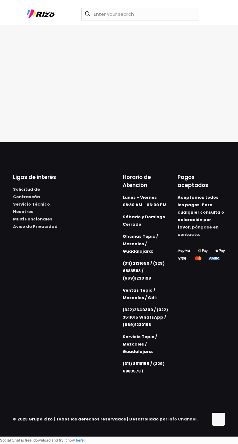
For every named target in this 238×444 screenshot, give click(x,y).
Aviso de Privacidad (35, 226)
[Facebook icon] (197, 426)
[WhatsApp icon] (190, 426)
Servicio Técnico (31, 204)
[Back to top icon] (218, 419)
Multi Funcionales (32, 219)
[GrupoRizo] (41, 14)
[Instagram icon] (203, 426)
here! (80, 440)
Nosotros (23, 212)
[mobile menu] (216, 14)
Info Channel (182, 419)
